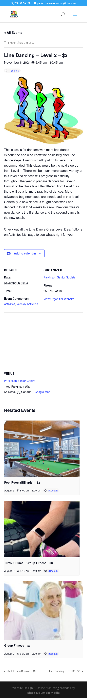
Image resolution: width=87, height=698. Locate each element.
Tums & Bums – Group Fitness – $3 (28, 563)
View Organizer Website (59, 299)
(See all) (14, 70)
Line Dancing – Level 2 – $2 (65, 671)
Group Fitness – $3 (17, 645)
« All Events (13, 32)
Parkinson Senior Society (59, 277)
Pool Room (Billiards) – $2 (22, 482)
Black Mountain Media (43, 693)
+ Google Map (41, 392)
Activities (9, 304)
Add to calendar (25, 253)
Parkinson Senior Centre (19, 381)
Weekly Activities (27, 304)
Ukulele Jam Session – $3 (21, 671)
